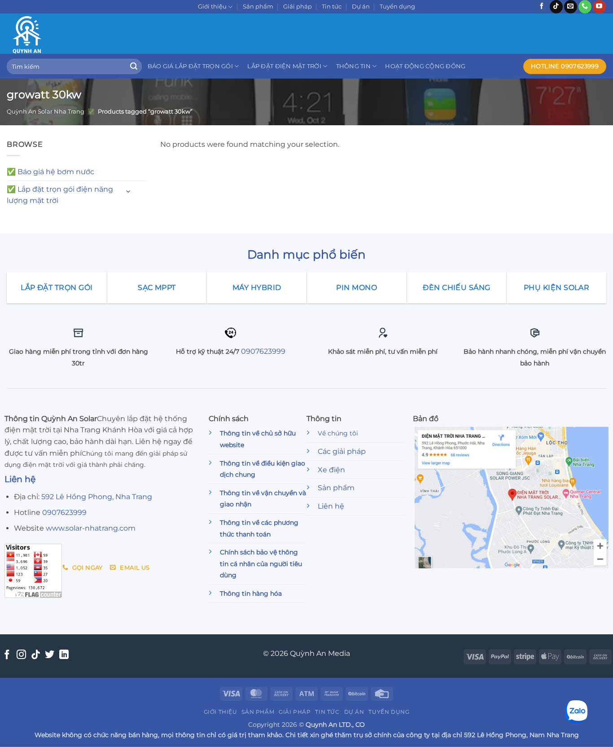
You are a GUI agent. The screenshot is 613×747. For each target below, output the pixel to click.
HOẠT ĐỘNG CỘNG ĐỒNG (425, 66)
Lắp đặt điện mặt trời (284, 66)
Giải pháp (297, 6)
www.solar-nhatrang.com (91, 528)
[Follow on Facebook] (541, 6)
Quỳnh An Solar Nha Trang (45, 111)
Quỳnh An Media (320, 653)
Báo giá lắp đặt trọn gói (190, 66)
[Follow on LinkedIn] (64, 655)
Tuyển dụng (397, 6)
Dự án (361, 6)
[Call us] (584, 6)
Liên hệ (331, 506)
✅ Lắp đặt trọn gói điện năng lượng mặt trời (60, 195)
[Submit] (133, 66)
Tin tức (332, 6)
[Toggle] (128, 191)
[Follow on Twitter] (49, 655)
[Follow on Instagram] (21, 655)
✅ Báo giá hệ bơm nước (50, 171)
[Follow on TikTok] (556, 6)
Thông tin (353, 66)
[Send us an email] (570, 6)
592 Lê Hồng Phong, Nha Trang (96, 496)
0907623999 (263, 351)
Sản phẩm (258, 6)
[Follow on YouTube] (599, 6)
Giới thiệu (212, 6)
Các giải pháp (342, 451)
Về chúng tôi (338, 433)
